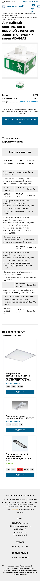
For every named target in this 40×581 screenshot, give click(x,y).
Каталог (11, 13)
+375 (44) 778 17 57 (28, 2)
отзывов (29, 510)
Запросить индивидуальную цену (20, 121)
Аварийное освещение (9, 15)
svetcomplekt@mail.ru (20, 557)
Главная (4, 13)
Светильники (19, 13)
